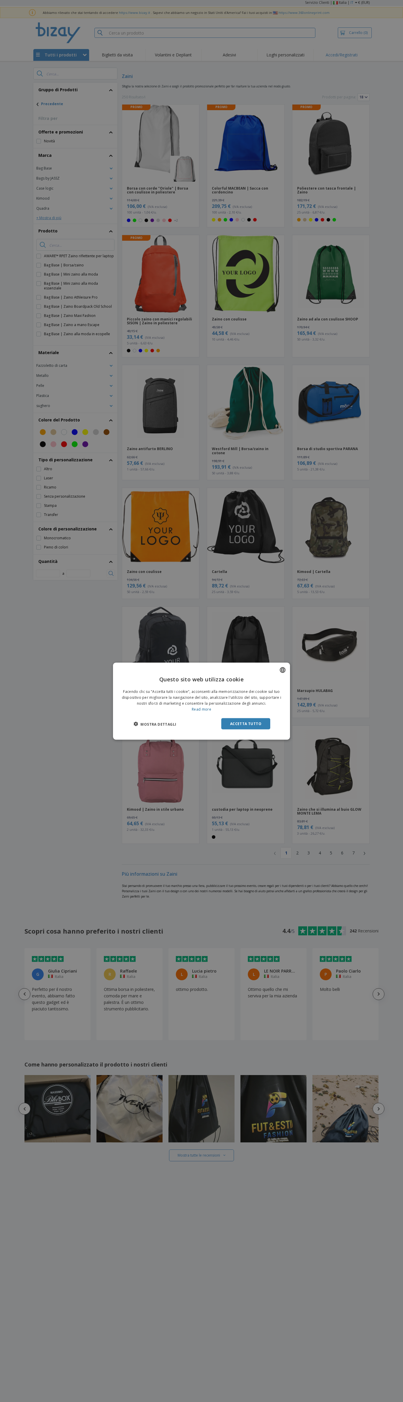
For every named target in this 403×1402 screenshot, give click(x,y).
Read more (201, 708)
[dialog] (201, 701)
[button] (155, 724)
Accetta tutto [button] (245, 723)
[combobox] (283, 670)
